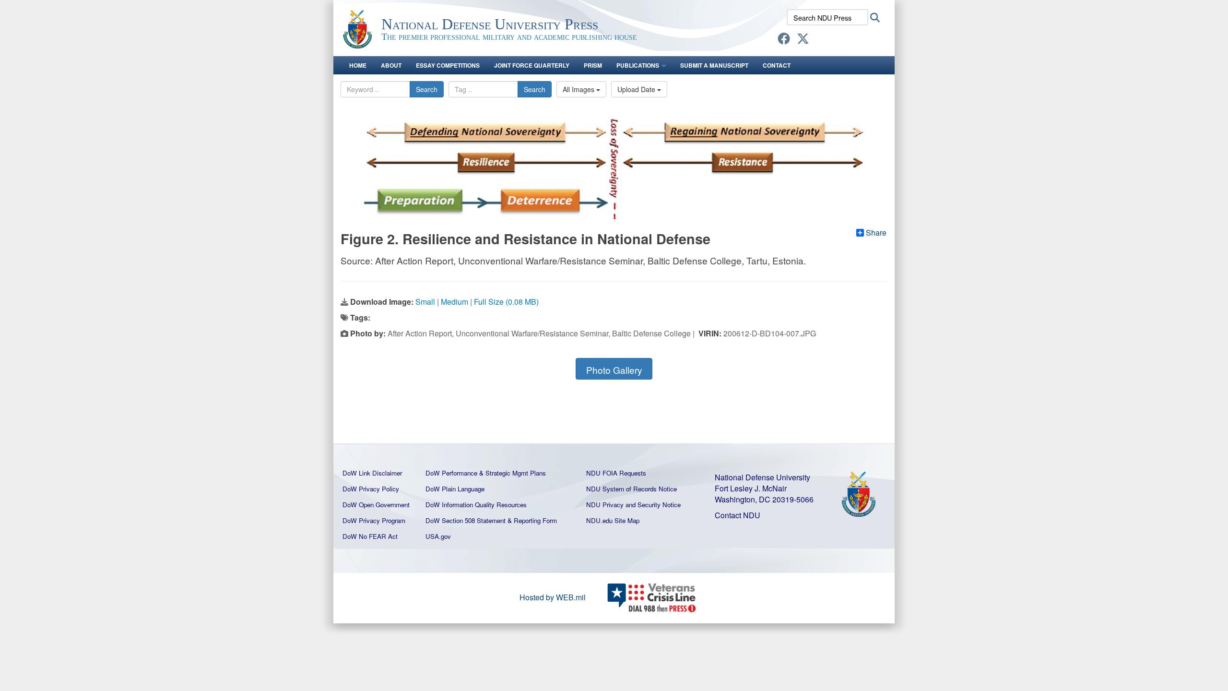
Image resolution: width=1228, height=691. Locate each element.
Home (357, 65)
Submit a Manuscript (714, 65)
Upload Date (637, 89)
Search (426, 89)
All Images (579, 89)
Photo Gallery (614, 369)
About (391, 65)
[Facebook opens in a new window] (784, 40)
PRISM (593, 65)
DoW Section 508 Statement (465, 520)
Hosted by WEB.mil (553, 597)
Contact (777, 65)
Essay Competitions (448, 65)
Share (876, 233)
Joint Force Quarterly (531, 65)
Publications (637, 65)
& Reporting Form (532, 520)
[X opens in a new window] (803, 40)
